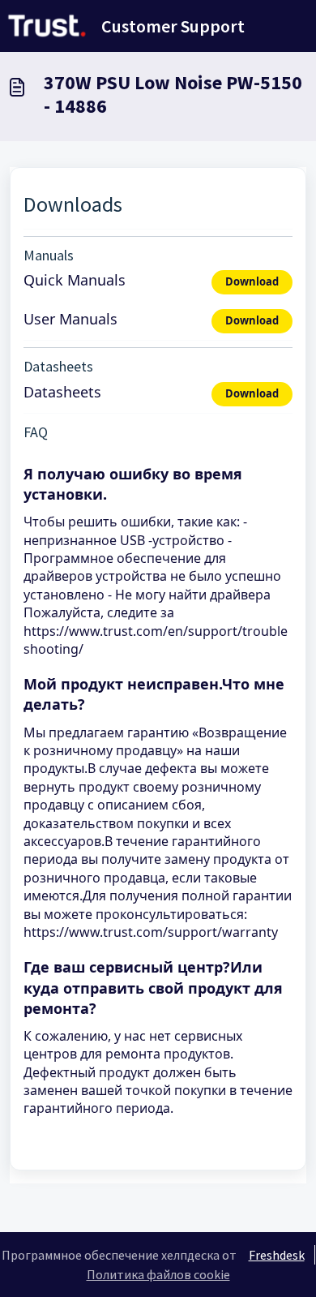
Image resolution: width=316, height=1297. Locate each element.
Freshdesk (277, 1255)
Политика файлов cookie (158, 1274)
